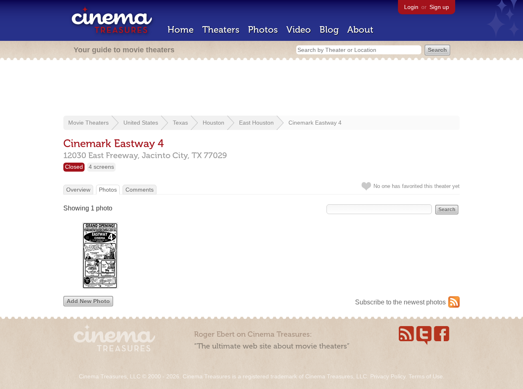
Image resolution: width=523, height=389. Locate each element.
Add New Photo (88, 301)
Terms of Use (426, 376)
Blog (329, 29)
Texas (180, 122)
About (360, 29)
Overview (78, 189)
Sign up (439, 7)
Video (298, 29)
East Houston (256, 122)
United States (140, 122)
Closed (74, 166)
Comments (139, 189)
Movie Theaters (88, 122)
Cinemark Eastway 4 (315, 122)
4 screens (101, 166)
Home (181, 29)
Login (411, 7)
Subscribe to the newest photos (400, 302)
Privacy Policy (387, 376)
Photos (263, 29)
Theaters (220, 29)
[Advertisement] (261, 88)
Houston (213, 122)
